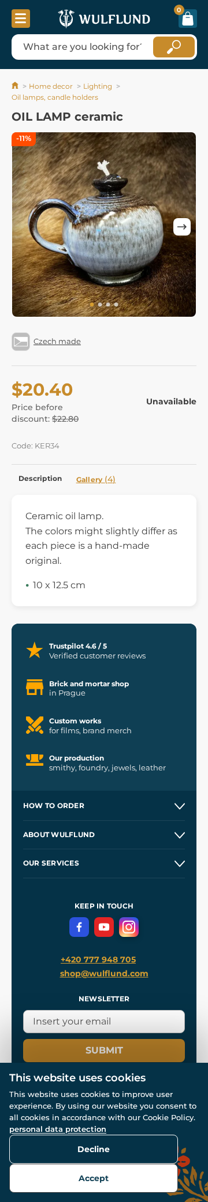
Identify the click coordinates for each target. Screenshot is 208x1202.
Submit (104, 1050)
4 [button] (116, 305)
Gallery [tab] (96, 479)
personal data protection (57, 1129)
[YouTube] (104, 927)
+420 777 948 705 (98, 959)
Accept (94, 1178)
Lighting (97, 86)
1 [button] (92, 305)
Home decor (51, 86)
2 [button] (100, 305)
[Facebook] (79, 927)
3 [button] (108, 305)
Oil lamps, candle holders (55, 97)
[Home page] (16, 86)
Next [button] (182, 227)
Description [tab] (40, 478)
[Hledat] (174, 47)
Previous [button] (26, 227)
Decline (93, 1149)
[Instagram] (129, 927)
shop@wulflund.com (104, 973)
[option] (104, 226)
